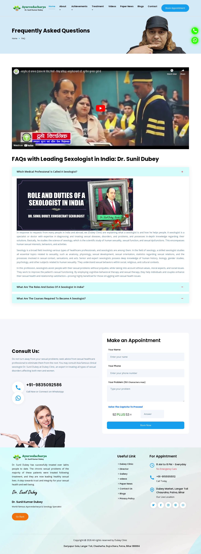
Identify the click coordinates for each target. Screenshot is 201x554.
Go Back (20, 516)
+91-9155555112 (166, 476)
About (62, 6)
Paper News (126, 483)
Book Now (145, 425)
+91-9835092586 (44, 385)
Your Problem (126, 382)
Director (124, 469)
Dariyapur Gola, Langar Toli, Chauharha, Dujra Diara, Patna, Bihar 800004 (102, 546)
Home (52, 6)
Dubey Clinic (126, 464)
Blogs (141, 6)
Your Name (114, 349)
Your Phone (114, 366)
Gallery (123, 473)
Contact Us (126, 488)
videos (123, 478)
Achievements (79, 6)
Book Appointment (175, 8)
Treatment (98, 6)
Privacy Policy (127, 498)
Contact (152, 6)
